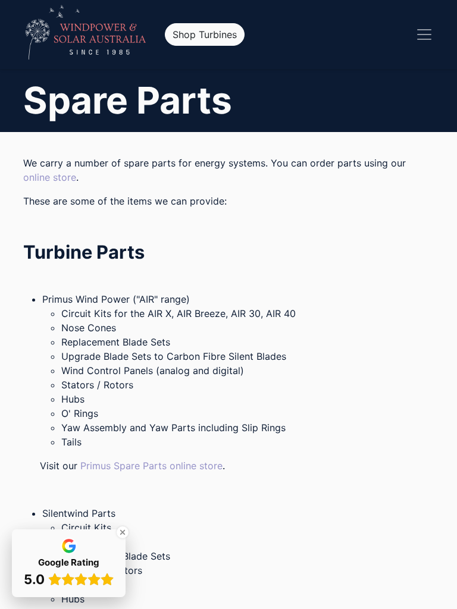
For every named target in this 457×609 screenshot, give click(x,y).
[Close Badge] (123, 532)
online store (49, 177)
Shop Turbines (205, 34)
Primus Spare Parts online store (151, 466)
